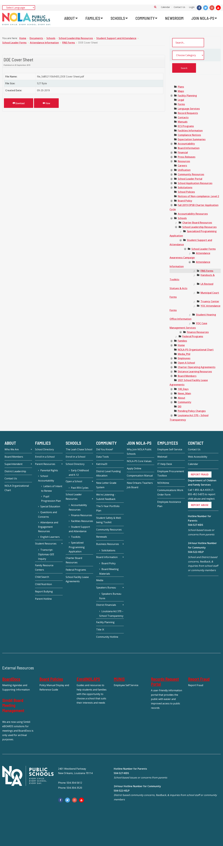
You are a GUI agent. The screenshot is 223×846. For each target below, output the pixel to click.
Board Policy (185, 200)
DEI (179, 406)
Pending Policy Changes (192, 411)
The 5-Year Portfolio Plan (108, 508)
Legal (181, 99)
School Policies (186, 192)
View (47, 103)
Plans (181, 86)
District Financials (106, 605)
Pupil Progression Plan (51, 499)
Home (181, 345)
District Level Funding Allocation (108, 473)
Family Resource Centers (44, 567)
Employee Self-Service (169, 449)
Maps (181, 91)
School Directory (44, 449)
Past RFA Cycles (79, 487)
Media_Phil (184, 354)
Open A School (186, 362)
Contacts (183, 117)
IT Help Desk (164, 464)
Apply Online (134, 468)
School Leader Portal (190, 178)
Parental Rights (49, 470)
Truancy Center (210, 301)
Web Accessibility (197, 456)
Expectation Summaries (192, 139)
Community (184, 402)
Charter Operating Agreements (196, 367)
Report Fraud (199, 679)
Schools (182, 218)
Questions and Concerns (47, 514)
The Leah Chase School (79, 449)
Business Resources (107, 544)
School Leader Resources (74, 497)
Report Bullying (44, 591)
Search (155, 6)
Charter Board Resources (197, 222)
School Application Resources (195, 183)
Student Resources (45, 543)
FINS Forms (207, 270)
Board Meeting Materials (109, 571)
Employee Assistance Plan (169, 504)
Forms (181, 104)
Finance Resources (198, 332)
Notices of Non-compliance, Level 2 (198, 196)
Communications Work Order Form (170, 492)
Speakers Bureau (106, 587)
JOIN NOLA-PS (139, 443)
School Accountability (46, 478)
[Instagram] (211, 7)
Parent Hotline (43, 598)
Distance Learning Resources (195, 371)
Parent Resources (45, 464)
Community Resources (191, 174)
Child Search (42, 577)
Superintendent (13, 464)
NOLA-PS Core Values (139, 461)
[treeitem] (181, 86)
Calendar (165, 7)
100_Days (183, 389)
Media (99, 580)
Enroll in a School (45, 456)
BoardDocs (11, 679)
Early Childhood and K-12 (79, 473)
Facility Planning (187, 95)
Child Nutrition (43, 584)
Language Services (189, 108)
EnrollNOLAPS (88, 679)
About (181, 397)
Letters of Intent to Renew (51, 488)
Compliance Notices (189, 135)
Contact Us (179, 7)
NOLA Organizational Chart (17, 488)
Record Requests (188, 113)
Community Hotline (107, 636)
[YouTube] (218, 7)
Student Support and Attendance (79, 529)
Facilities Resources (82, 521)
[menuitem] (70, 18)
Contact (196, 443)
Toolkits (75, 537)
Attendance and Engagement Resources (48, 527)
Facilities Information (190, 130)
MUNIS (119, 679)
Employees (184, 358)
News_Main (184, 393)
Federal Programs (192, 336)
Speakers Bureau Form (110, 596)
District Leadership (15, 471)
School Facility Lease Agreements (77, 579)
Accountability (186, 143)
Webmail (162, 456)
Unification (184, 170)
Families (182, 340)
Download (20, 103)
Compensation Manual (140, 475)
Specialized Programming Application (77, 547)
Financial (183, 152)
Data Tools (102, 456)
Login (191, 7)
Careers (182, 165)
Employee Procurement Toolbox (170, 473)
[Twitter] (205, 7)
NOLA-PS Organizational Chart (196, 349)
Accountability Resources (193, 213)
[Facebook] (199, 7)
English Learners (50, 537)
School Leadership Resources (199, 227)
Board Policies (51, 679)
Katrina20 (101, 464)
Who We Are (12, 449)
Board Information (188, 148)
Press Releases (186, 157)
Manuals (183, 121)
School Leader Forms (203, 249)
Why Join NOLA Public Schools (139, 451)
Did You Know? (104, 449)
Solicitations (185, 187)
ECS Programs (186, 126)
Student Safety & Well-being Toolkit (109, 520)
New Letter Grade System (106, 485)
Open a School (74, 481)
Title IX (100, 629)
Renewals (101, 536)
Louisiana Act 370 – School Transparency (111, 613)
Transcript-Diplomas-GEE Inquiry (46, 554)
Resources (184, 161)
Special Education (50, 506)
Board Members (187, 376)
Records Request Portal (165, 681)
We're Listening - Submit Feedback (106, 497)
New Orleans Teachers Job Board (140, 485)
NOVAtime (163, 483)
